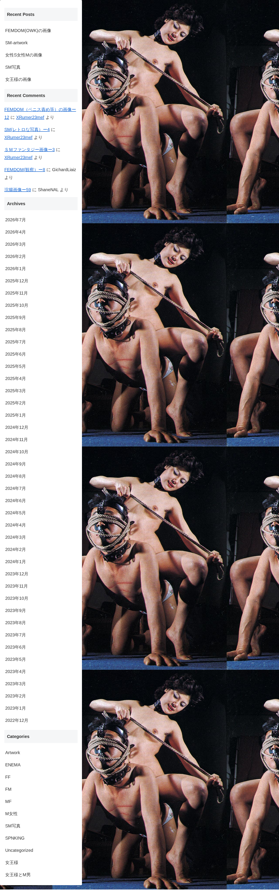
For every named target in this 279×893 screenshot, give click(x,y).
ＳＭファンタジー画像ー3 (29, 149)
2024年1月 (15, 561)
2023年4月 (15, 671)
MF (8, 801)
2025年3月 (15, 390)
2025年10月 (16, 305)
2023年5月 (15, 659)
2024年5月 (15, 512)
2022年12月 (16, 720)
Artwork (12, 752)
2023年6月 (15, 647)
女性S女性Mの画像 (23, 55)
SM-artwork (16, 42)
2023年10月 (16, 598)
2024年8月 (15, 476)
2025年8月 (15, 329)
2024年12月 (16, 427)
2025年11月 (16, 293)
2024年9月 (15, 464)
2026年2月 (15, 256)
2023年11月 (16, 586)
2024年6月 (15, 500)
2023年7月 (15, 634)
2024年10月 (16, 451)
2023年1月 (15, 708)
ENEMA (12, 764)
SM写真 (12, 67)
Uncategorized (19, 850)
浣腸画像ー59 (17, 189)
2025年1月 (15, 415)
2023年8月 (15, 622)
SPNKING (15, 838)
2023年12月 (16, 573)
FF (7, 777)
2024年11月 (16, 439)
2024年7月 (15, 488)
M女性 (11, 813)
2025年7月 (15, 341)
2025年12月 (16, 280)
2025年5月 (15, 366)
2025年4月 (15, 378)
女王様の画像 (18, 79)
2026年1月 (15, 268)
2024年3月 (15, 537)
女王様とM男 (18, 874)
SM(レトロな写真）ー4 (27, 129)
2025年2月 (15, 402)
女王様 (11, 862)
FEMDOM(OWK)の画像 (28, 30)
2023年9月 (15, 610)
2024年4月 (15, 525)
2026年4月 (15, 232)
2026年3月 (15, 244)
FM (8, 789)
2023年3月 (15, 683)
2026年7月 (15, 219)
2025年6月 (15, 354)
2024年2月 (15, 549)
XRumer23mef (30, 117)
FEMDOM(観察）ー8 (24, 169)
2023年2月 (15, 696)
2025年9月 (15, 317)
